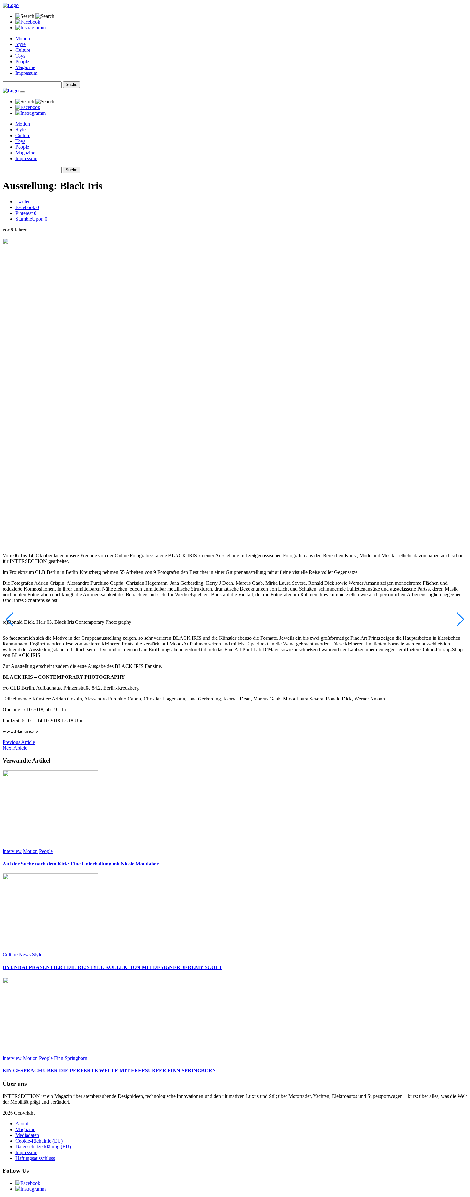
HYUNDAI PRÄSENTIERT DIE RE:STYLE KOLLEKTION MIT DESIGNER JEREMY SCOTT (112, 967)
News (25, 954)
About (21, 1123)
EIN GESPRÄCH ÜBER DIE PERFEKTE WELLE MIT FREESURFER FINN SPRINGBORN (109, 1070)
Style (20, 44)
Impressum (26, 73)
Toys (20, 56)
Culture (22, 50)
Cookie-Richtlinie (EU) (39, 1141)
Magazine (25, 67)
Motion (22, 38)
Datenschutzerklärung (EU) (43, 1146)
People (22, 61)
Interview (12, 851)
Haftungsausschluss (35, 1158)
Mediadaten (27, 1135)
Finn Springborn (70, 1058)
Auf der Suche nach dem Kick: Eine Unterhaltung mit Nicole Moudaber (81, 863)
